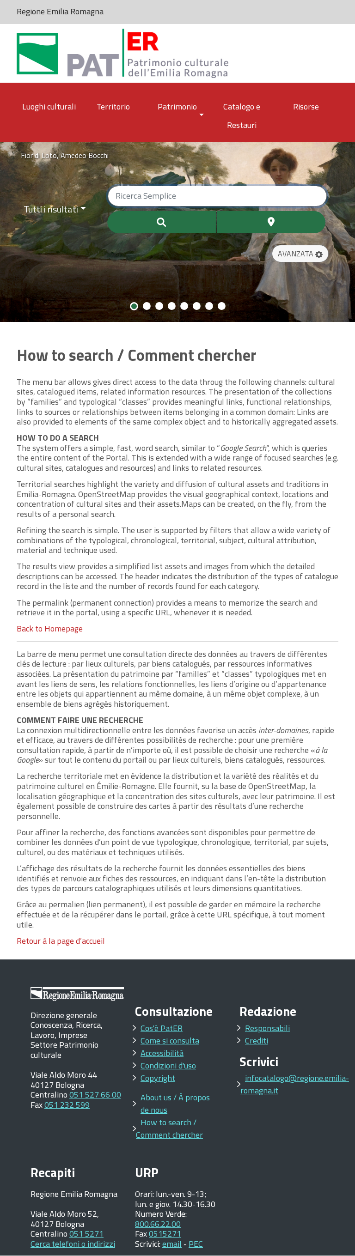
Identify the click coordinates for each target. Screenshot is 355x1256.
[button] (300, 253)
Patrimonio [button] (177, 106)
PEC (196, 1244)
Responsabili (267, 1028)
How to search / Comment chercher (169, 1128)
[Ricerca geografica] (271, 222)
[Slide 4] (172, 306)
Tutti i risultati (51, 209)
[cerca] (161, 222)
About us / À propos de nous (175, 1103)
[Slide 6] (197, 306)
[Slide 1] (134, 306)
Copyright (158, 1078)
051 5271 (86, 1233)
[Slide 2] (147, 306)
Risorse (306, 106)
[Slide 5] (184, 306)
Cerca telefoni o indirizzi (73, 1244)
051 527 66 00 (95, 1094)
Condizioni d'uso (168, 1065)
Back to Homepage (50, 628)
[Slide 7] (209, 306)
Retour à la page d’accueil (61, 940)
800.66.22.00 (158, 1224)
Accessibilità (162, 1053)
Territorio (113, 106)
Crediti (256, 1040)
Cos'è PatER (162, 1028)
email (172, 1244)
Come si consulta (170, 1040)
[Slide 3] (159, 306)
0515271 (165, 1233)
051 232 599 (67, 1104)
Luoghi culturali (49, 106)
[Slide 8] (222, 306)
